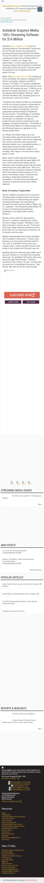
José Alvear (6, 20)
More (40, 504)
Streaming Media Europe (10, 869)
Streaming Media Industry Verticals (13, 826)
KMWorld (5, 862)
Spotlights (5, 836)
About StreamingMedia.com (11, 838)
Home (4, 813)
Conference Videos (8, 819)
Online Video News (7, 22)
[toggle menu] (40, 9)
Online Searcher (7, 863)
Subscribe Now (20, 295)
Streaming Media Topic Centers (12, 824)
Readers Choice (7, 830)
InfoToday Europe (7, 860)
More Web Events (36, 570)
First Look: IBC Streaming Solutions (14, 551)
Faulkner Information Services (12, 856)
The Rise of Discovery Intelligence (23, 714)
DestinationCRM (7, 852)
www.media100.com (19, 76)
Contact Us (5, 839)
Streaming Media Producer (10, 871)
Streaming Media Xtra (9, 822)
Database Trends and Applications (13, 850)
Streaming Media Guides (10, 828)
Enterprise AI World (8, 854)
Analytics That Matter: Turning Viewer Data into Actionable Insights (18, 560)
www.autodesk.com (18, 46)
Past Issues (31, 302)
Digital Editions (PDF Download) (13, 817)
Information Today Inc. (9, 778)
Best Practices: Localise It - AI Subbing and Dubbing (21, 497)
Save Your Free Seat (20, 11)
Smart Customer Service (10, 865)
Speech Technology (8, 867)
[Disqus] (22, 340)
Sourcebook (6, 832)
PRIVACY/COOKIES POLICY (10, 802)
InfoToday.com (7, 858)
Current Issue (13, 302)
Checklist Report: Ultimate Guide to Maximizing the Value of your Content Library (19, 721)
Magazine (6, 815)
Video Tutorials (7, 820)
